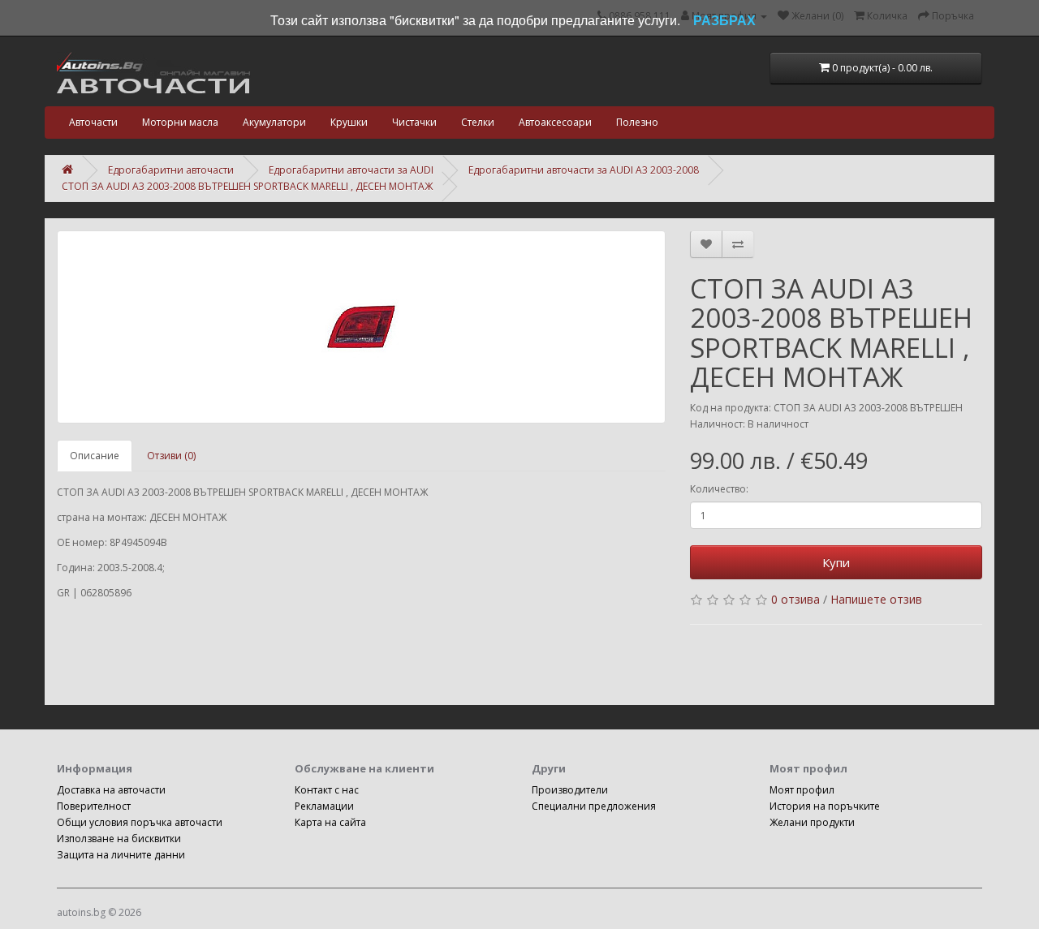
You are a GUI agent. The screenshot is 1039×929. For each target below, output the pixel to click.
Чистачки (414, 122)
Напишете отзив (876, 599)
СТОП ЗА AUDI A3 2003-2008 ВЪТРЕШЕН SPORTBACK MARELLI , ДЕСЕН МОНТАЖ (247, 186)
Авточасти (93, 122)
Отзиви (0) (171, 455)
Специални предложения (594, 806)
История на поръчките (825, 806)
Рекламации (324, 806)
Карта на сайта (330, 822)
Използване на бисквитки (119, 838)
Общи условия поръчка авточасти (139, 822)
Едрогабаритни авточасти (171, 170)
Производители (570, 790)
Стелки (477, 122)
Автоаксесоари (555, 122)
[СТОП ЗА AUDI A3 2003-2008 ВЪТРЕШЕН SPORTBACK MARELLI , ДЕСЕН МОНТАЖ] (361, 327)
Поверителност (94, 806)
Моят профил (802, 790)
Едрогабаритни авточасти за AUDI (351, 170)
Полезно (637, 122)
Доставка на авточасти (111, 790)
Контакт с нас (327, 790)
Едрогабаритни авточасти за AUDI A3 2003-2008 (583, 170)
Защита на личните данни (121, 855)
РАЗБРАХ (724, 20)
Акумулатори (274, 122)
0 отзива (795, 599)
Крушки (349, 122)
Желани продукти (812, 822)
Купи (836, 562)
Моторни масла (180, 122)
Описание (94, 455)
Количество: (719, 489)
